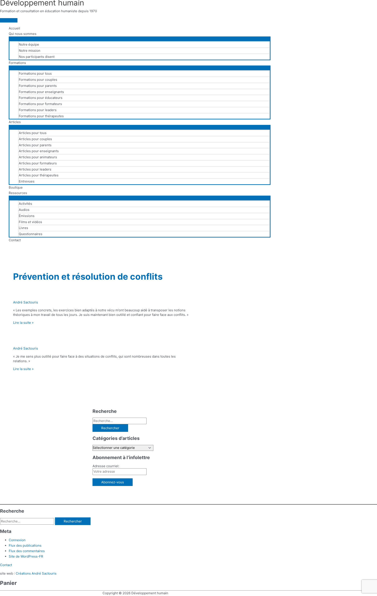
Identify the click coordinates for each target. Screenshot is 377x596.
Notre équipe (29, 44)
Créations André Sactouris (36, 573)
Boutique (16, 187)
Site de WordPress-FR (26, 556)
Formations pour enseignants (41, 92)
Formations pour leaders (38, 110)
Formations (17, 63)
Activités (25, 204)
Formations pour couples (38, 80)
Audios (24, 210)
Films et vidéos (30, 222)
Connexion (17, 540)
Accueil (14, 28)
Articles (15, 122)
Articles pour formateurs (38, 163)
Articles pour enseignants (39, 151)
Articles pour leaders (35, 169)
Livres (23, 228)
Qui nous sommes (22, 34)
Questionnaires (30, 234)
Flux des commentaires (27, 551)
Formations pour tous (35, 73)
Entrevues (26, 181)
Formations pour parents (38, 86)
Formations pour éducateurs (40, 98)
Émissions (26, 216)
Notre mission (29, 50)
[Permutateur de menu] (140, 38)
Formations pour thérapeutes (41, 116)
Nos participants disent (37, 57)
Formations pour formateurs (40, 104)
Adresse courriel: (106, 466)
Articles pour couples (35, 139)
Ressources (18, 193)
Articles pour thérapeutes (38, 175)
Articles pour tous (32, 133)
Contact (15, 240)
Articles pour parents (35, 145)
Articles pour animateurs (38, 157)
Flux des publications (25, 545)
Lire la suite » (23, 322)
